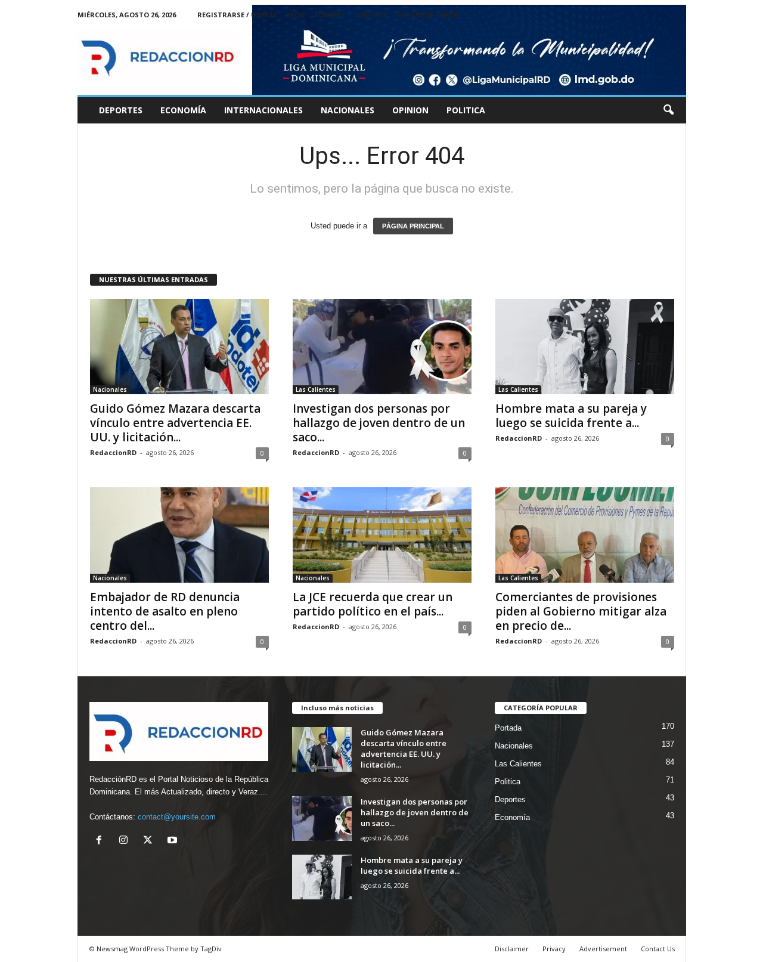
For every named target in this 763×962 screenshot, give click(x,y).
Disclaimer (512, 948)
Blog (296, 14)
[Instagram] (126, 841)
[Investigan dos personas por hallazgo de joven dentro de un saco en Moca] (382, 346)
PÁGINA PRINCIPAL (413, 226)
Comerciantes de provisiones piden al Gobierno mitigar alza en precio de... (580, 611)
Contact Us (658, 948)
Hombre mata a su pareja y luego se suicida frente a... (571, 416)
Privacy (554, 948)
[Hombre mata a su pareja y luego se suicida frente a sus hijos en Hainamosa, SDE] (584, 346)
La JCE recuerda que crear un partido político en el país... (372, 604)
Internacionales (263, 110)
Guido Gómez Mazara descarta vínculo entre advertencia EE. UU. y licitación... (175, 423)
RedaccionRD (113, 452)
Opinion (410, 110)
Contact (370, 14)
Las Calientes (316, 389)
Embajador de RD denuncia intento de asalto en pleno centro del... (165, 611)
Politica (465, 110)
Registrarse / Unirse (237, 14)
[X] (150, 841)
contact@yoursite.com (177, 816)
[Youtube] (174, 841)
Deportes (120, 110)
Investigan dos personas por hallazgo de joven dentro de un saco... (379, 423)
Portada (508, 727)
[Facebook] (101, 841)
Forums (330, 14)
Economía (183, 110)
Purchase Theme (428, 14)
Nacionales (347, 110)
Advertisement (603, 948)
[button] (668, 110)
